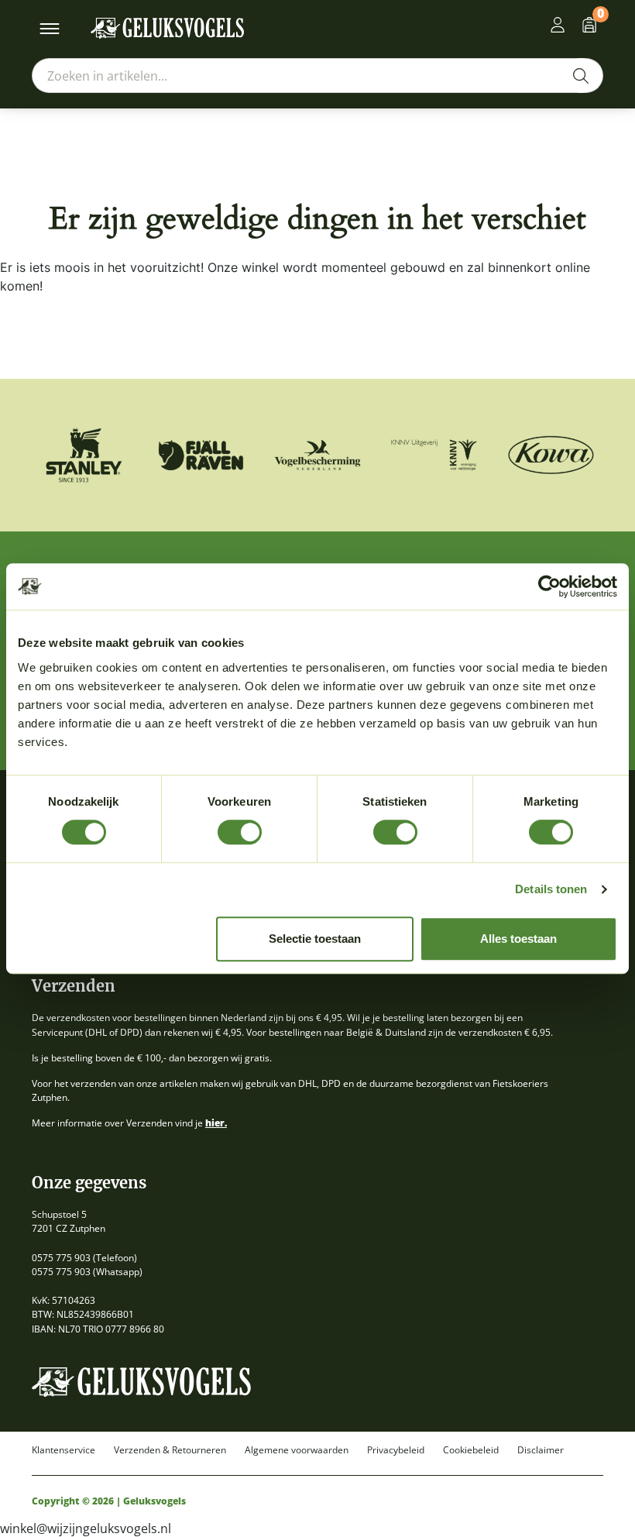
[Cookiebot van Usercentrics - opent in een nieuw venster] (549, 586)
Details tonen (551, 889)
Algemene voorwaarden (296, 1450)
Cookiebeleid (471, 1450)
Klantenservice (63, 1450)
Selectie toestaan (315, 938)
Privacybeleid (395, 1450)
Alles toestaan (518, 938)
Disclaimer (540, 1450)
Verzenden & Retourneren (170, 1450)
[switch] (240, 832)
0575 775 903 (61, 1257)
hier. (216, 1123)
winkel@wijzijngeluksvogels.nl (85, 1528)
